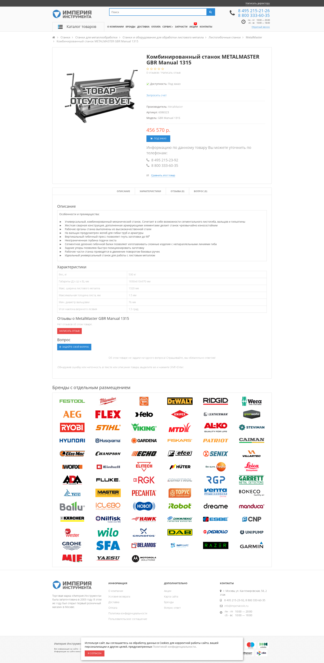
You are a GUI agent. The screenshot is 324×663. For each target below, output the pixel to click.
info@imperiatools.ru (236, 606)
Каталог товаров (81, 26)
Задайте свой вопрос (75, 346)
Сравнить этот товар (163, 175)
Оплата (112, 607)
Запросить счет (156, 95)
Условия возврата (119, 596)
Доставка (113, 602)
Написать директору (258, 3)
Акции (167, 591)
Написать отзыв (171, 72)
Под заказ (159, 138)
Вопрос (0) (200, 191)
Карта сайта (171, 596)
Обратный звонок (261, 26)
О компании (115, 591)
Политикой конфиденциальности (174, 646)
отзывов (153, 72)
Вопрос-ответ (172, 607)
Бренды (169, 602)
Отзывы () (177, 191)
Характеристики (150, 191)
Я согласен (94, 653)
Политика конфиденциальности (127, 613)
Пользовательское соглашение (127, 619)
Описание (123, 191)
